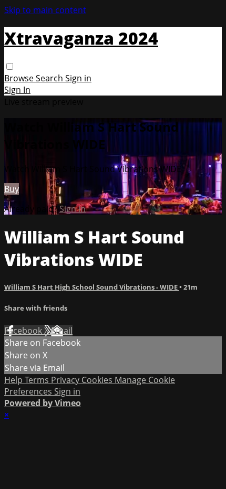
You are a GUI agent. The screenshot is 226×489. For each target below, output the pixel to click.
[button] (9, 66)
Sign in (78, 78)
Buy (11, 189)
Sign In (17, 89)
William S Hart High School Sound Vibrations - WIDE (91, 287)
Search (50, 78)
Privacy (66, 380)
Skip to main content (45, 10)
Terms (38, 380)
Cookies (98, 380)
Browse (20, 78)
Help (14, 380)
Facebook (24, 330)
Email (62, 330)
